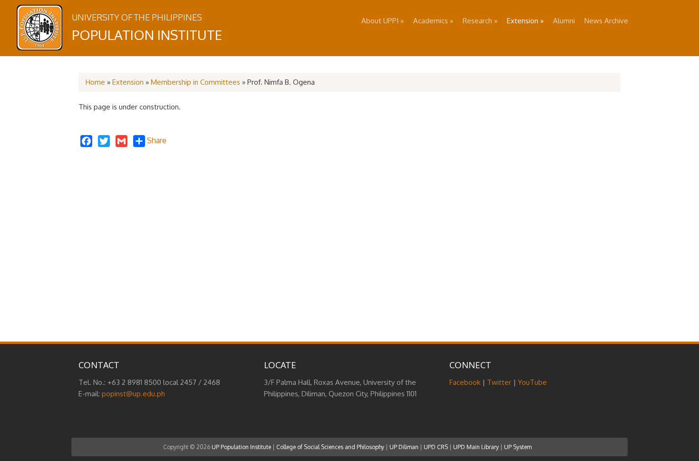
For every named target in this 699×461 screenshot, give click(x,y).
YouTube (532, 382)
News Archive (606, 20)
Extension (525, 20)
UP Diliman (403, 447)
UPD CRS (436, 447)
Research (480, 20)
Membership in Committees (195, 82)
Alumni (564, 20)
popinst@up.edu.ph (133, 393)
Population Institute (147, 34)
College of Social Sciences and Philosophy (330, 447)
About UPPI (382, 20)
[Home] (39, 47)
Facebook (464, 382)
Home (95, 82)
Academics (433, 20)
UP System (518, 447)
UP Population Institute (241, 447)
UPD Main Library (476, 447)
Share (155, 140)
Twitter (499, 382)
